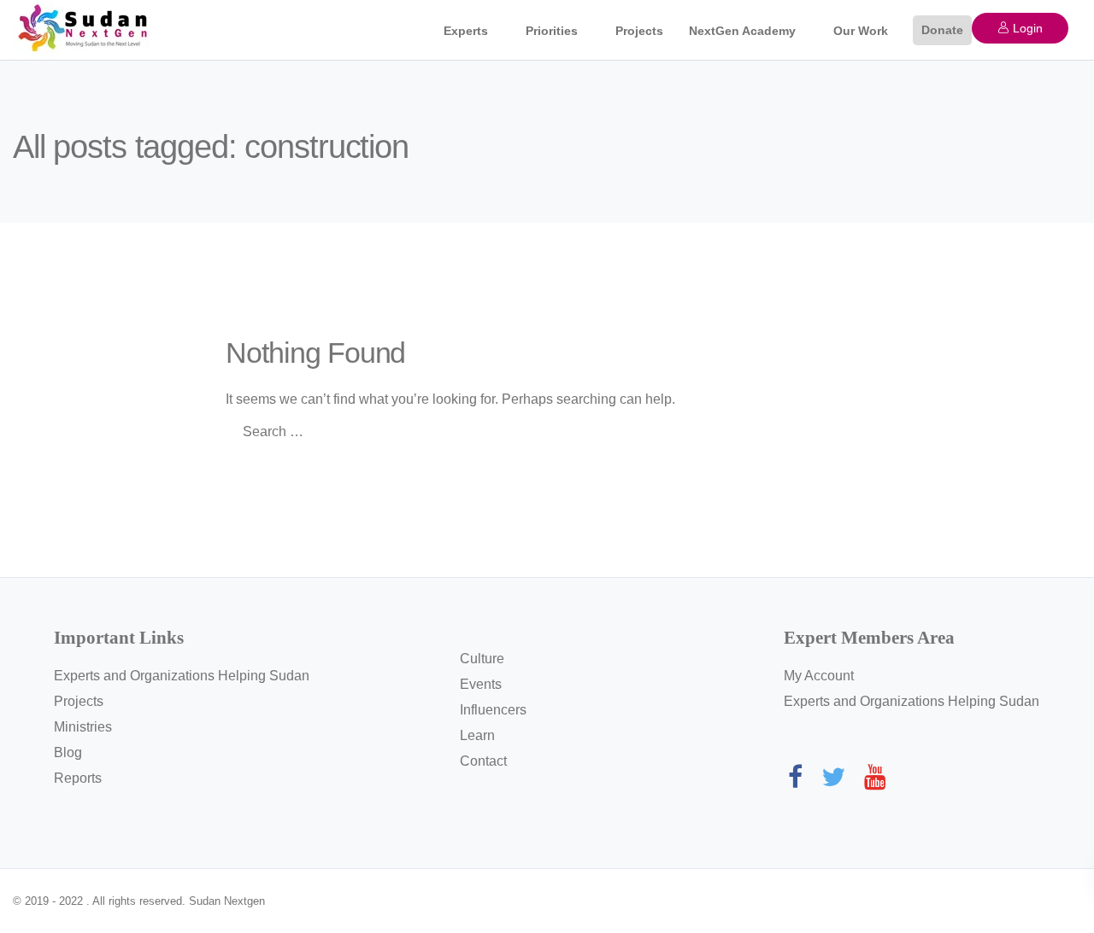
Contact (483, 761)
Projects (639, 31)
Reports (78, 778)
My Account (819, 675)
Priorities (552, 31)
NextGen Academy (742, 31)
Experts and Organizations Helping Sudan (181, 675)
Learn (477, 735)
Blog (68, 752)
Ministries (83, 727)
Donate (942, 30)
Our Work (860, 31)
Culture (482, 658)
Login (1026, 28)
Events (481, 684)
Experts (466, 31)
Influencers (493, 710)
